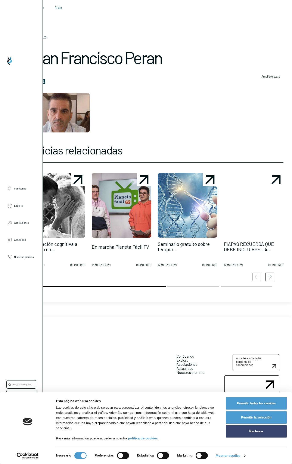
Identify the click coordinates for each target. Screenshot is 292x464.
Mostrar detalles (228, 455)
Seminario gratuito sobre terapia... (184, 246)
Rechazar (256, 431)
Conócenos (20, 188)
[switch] (123, 455)
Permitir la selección (256, 417)
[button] (55, 221)
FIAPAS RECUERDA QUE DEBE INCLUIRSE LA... (249, 246)
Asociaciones (21, 222)
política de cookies (143, 438)
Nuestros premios (24, 256)
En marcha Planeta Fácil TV (120, 247)
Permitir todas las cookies (256, 403)
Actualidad (20, 239)
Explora (18, 205)
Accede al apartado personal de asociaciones (248, 361)
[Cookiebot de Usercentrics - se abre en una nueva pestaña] (27, 455)
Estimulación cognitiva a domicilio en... (51, 246)
